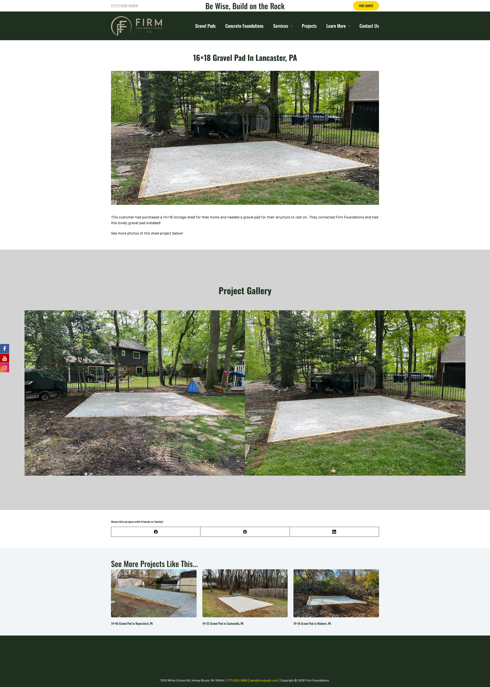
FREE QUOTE (366, 5)
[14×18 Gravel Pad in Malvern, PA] (336, 593)
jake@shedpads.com (264, 680)
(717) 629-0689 (237, 680)
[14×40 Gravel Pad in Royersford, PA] (154, 593)
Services (280, 25)
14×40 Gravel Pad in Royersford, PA (132, 623)
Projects (309, 25)
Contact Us (369, 25)
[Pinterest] (245, 532)
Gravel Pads (205, 25)
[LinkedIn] (334, 532)
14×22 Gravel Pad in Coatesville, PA (222, 623)
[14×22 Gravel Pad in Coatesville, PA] (245, 593)
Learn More (336, 25)
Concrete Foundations (244, 25)
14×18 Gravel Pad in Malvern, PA (312, 623)
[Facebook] (155, 532)
